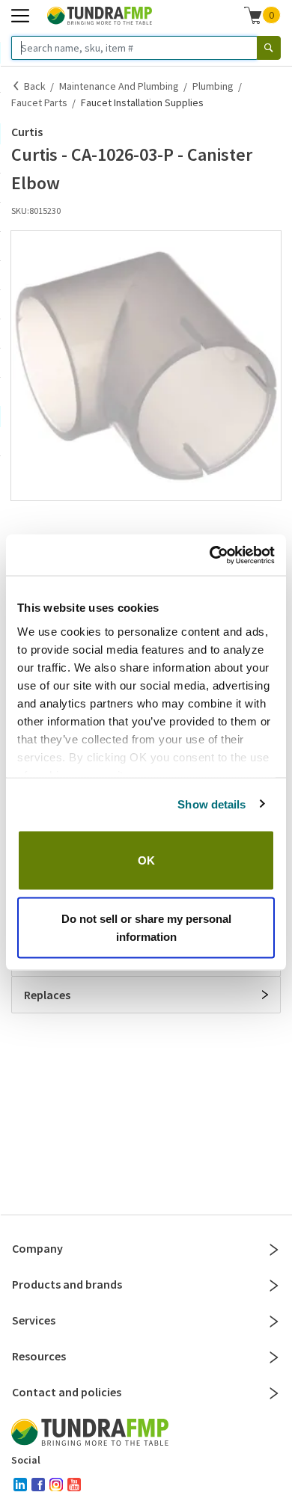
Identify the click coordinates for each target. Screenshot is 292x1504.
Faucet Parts (39, 102)
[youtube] (74, 1485)
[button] (146, 366)
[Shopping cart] (253, 15)
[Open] (265, 994)
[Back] (16, 86)
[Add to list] (16, 515)
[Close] (274, 1250)
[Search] (269, 48)
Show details (211, 803)
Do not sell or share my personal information (146, 927)
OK (146, 860)
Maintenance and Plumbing (119, 86)
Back (35, 86)
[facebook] (38, 1485)
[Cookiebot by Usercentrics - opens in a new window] (210, 555)
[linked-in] (20, 1485)
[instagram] (56, 1485)
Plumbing (213, 86)
